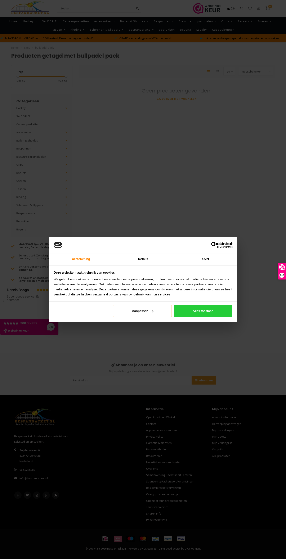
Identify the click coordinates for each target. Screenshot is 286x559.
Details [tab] (143, 259)
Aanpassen (140, 311)
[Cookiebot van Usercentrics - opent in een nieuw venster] (214, 245)
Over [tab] (205, 259)
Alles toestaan (203, 311)
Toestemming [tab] (80, 259)
